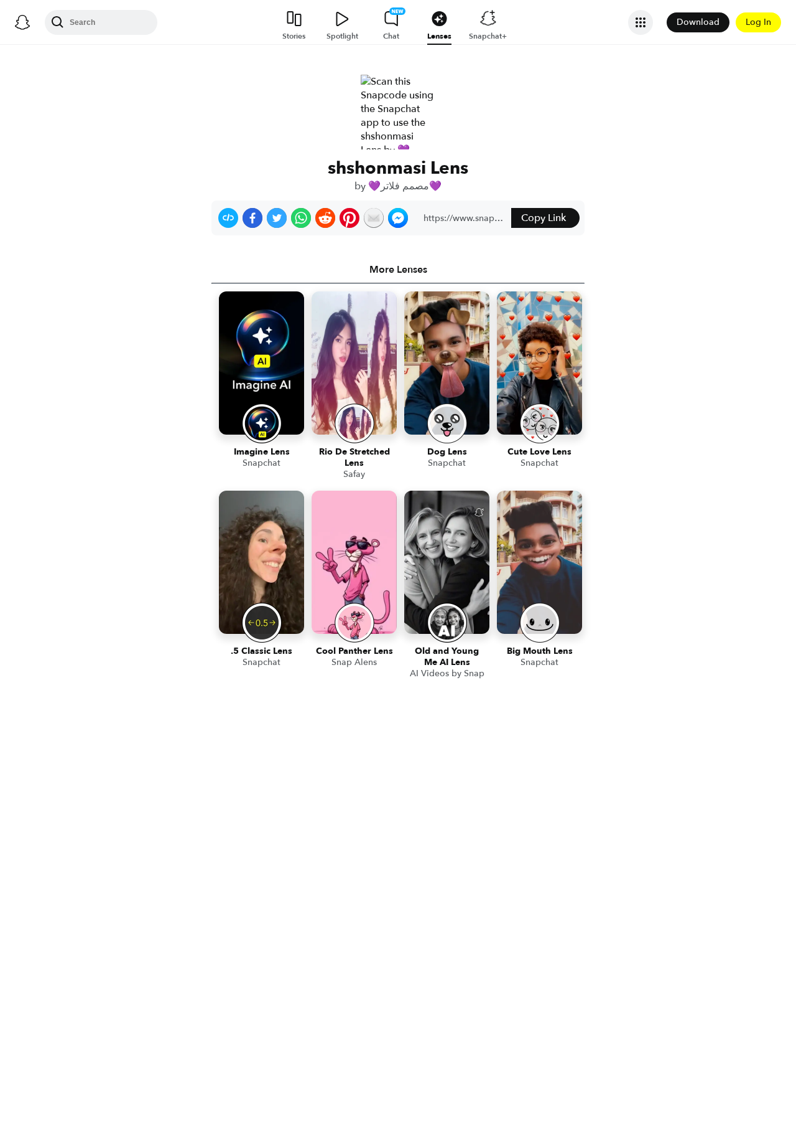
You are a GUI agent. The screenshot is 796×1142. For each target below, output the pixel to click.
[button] (228, 218)
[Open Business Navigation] (640, 22)
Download (698, 22)
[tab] (398, 269)
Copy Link (543, 218)
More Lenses (398, 269)
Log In (758, 22)
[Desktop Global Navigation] (22, 22)
